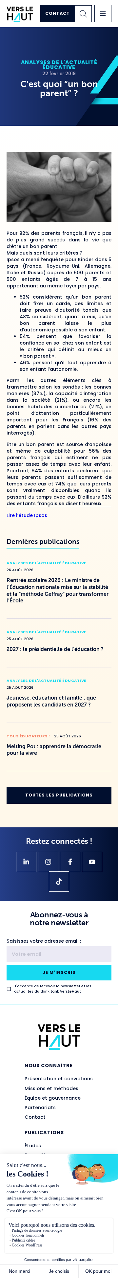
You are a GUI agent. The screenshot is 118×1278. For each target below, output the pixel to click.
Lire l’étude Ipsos (27, 515)
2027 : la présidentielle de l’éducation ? (55, 649)
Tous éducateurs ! (28, 736)
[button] (102, 13)
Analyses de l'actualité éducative (59, 65)
